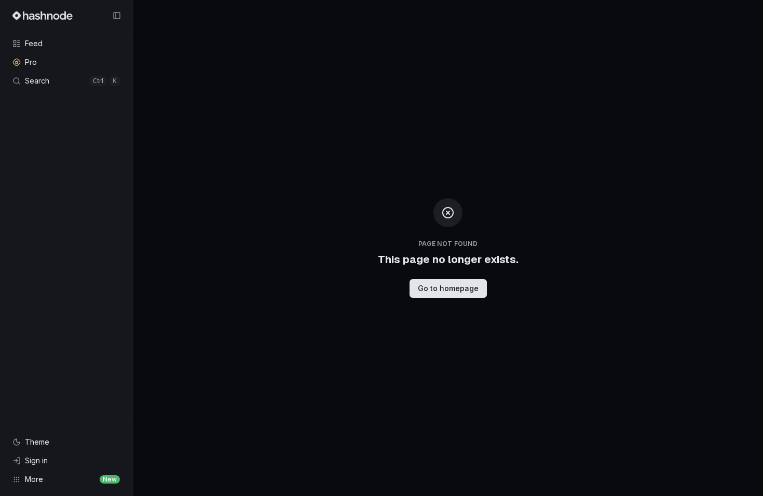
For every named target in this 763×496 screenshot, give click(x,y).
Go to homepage (448, 288)
